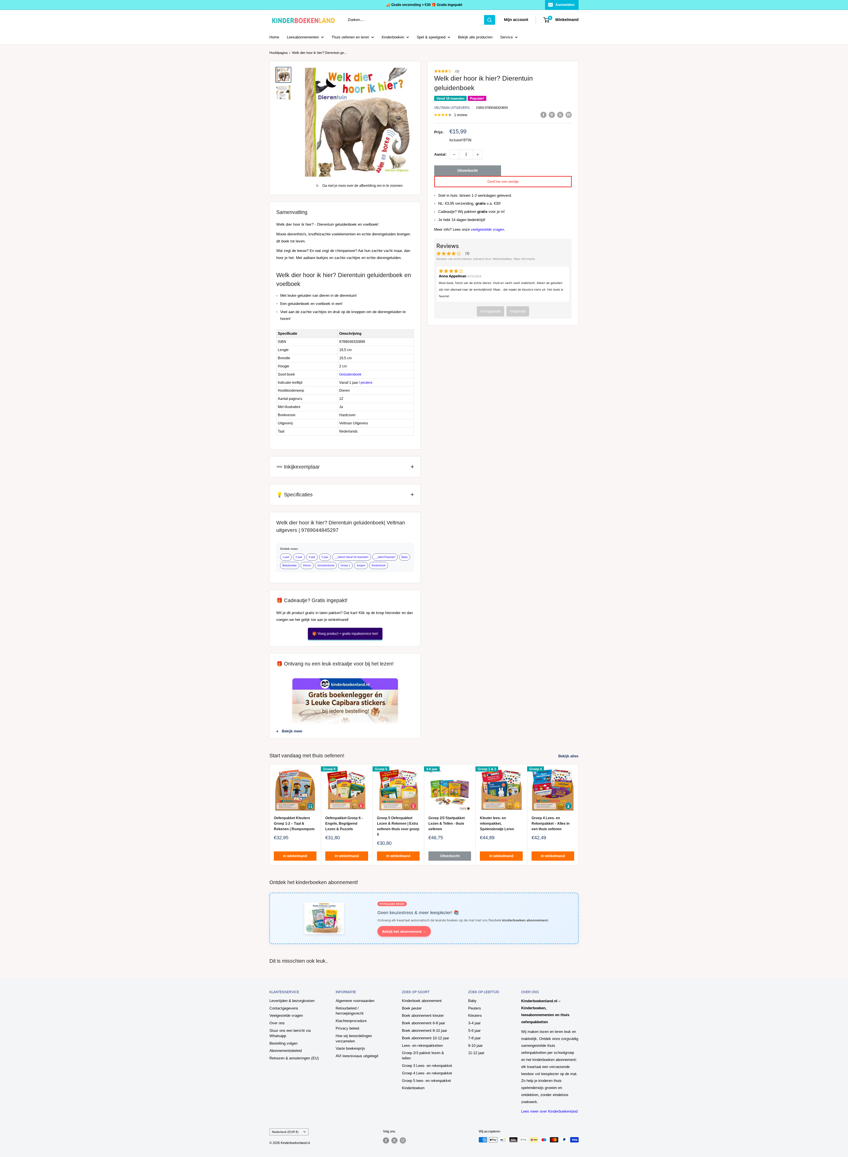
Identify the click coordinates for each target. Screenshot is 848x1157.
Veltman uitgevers (452, 108)
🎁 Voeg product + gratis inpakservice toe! (345, 633)
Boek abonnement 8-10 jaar (424, 1030)
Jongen (360, 565)
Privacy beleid (347, 1028)
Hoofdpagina (278, 53)
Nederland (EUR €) (285, 1132)
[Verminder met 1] (454, 154)
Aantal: (440, 154)
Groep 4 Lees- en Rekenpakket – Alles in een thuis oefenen (551, 823)
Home (274, 37)
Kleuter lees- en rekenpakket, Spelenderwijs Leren (497, 823)
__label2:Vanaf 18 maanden (352, 557)
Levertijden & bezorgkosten (291, 1001)
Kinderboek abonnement (422, 1001)
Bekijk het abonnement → (404, 931)
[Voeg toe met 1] (477, 154)
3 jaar (312, 557)
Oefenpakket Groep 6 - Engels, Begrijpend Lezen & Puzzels (344, 823)
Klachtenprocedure (351, 1021)
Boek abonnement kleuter (423, 1015)
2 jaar (298, 557)
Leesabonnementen (303, 37)
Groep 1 (345, 565)
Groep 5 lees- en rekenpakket (426, 1081)
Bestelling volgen (283, 1043)
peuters (366, 382)
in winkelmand (295, 856)
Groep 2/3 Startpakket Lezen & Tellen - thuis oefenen (446, 823)
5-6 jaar (474, 1030)
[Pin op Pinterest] (552, 114)
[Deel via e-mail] (569, 114)
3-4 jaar (474, 1023)
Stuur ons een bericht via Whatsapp (290, 1033)
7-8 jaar (474, 1038)
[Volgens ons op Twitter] (394, 1140)
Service (506, 37)
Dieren (307, 565)
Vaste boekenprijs (350, 1048)
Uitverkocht (467, 171)
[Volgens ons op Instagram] (403, 1140)
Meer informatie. (525, 259)
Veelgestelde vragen (286, 1015)
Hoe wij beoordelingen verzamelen (354, 1038)
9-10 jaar (475, 1046)
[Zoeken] (489, 20)
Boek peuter (412, 1008)
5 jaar (325, 557)
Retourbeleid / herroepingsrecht (349, 1011)
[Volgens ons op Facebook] (386, 1140)
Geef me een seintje (503, 181)
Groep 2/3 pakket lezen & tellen (423, 1055)
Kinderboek (379, 565)
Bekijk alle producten (475, 37)
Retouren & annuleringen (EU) (294, 1058)
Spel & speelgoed (431, 37)
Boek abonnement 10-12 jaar (425, 1038)
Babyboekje (289, 565)
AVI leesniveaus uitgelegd (357, 1056)
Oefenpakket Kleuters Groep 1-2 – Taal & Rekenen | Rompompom (294, 823)
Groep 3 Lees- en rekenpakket (427, 1066)
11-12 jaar (476, 1053)
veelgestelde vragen (487, 229)
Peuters (474, 1008)
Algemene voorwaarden (355, 1001)
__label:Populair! (385, 557)
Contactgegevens (283, 1008)
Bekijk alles (568, 756)
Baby (404, 557)
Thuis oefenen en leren (350, 37)
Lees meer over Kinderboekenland (549, 1111)
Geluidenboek (351, 374)
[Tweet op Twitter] (560, 114)
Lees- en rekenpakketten (422, 1046)
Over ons (277, 1023)
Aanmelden (565, 5)
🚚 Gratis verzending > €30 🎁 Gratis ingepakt (424, 5)
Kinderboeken (393, 37)
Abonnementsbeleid (285, 1051)
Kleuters (475, 1015)
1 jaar (285, 557)
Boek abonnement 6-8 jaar (423, 1023)
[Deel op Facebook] (543, 114)
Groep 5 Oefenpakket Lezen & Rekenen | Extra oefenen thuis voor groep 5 (398, 826)
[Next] (579, 815)
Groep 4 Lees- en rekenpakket (427, 1073)
